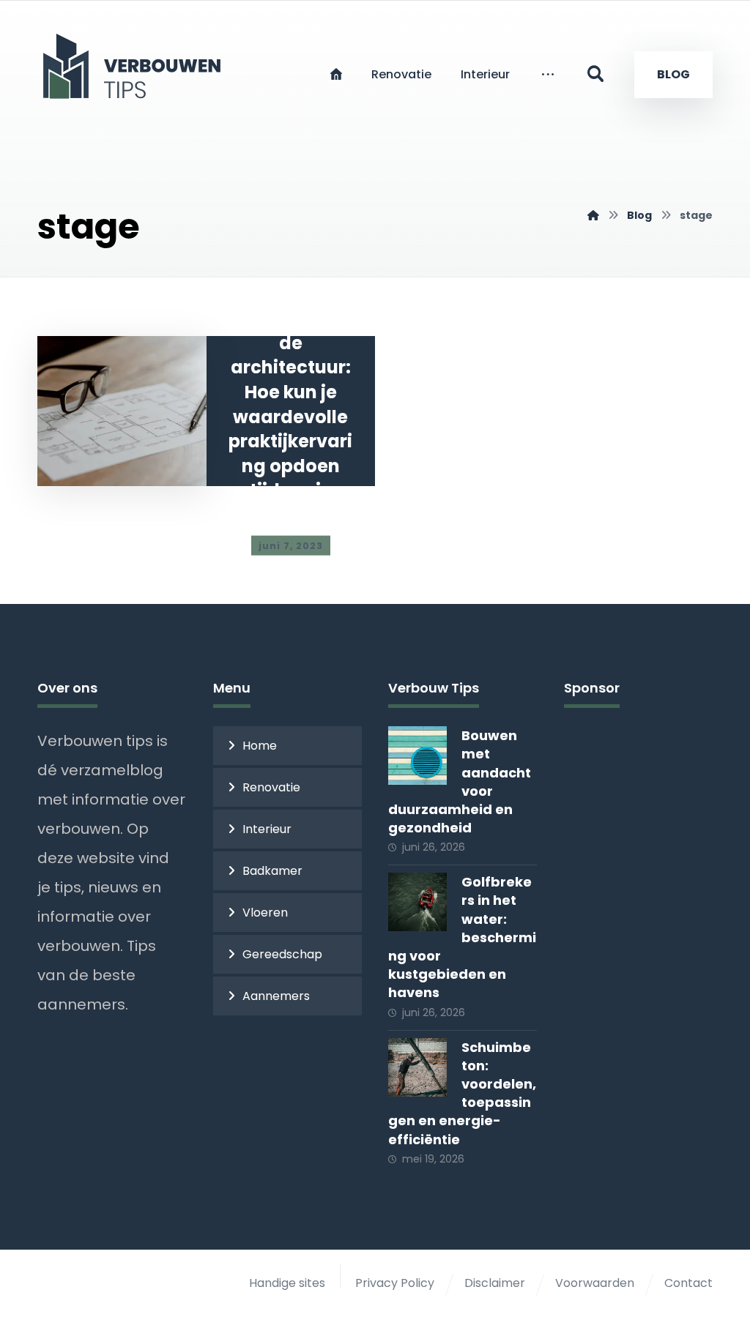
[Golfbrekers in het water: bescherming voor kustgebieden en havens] (417, 902)
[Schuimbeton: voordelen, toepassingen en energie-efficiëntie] (417, 1067)
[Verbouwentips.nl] (593, 215)
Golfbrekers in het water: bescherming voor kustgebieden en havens (462, 937)
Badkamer (272, 870)
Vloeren (265, 912)
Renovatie (271, 787)
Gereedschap (282, 954)
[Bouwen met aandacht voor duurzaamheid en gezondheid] (417, 755)
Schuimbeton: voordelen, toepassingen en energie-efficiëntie (462, 1093)
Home (259, 745)
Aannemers (276, 996)
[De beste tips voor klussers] (136, 65)
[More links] (548, 75)
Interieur (267, 829)
